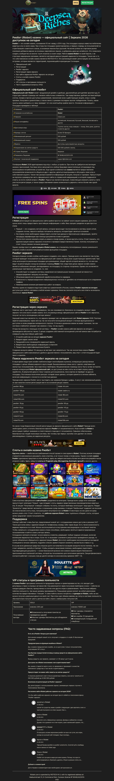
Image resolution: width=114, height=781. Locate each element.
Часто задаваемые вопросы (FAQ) (29, 85)
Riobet (47, 702)
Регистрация (21, 67)
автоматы (68, 458)
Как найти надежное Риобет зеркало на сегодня (35, 74)
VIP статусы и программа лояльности (31, 82)
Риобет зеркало (22, 69)
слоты (70, 369)
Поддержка (20, 80)
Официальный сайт (23, 64)
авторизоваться (66, 768)
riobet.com (61, 117)
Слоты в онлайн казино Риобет (28, 77)
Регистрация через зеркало (27, 72)
